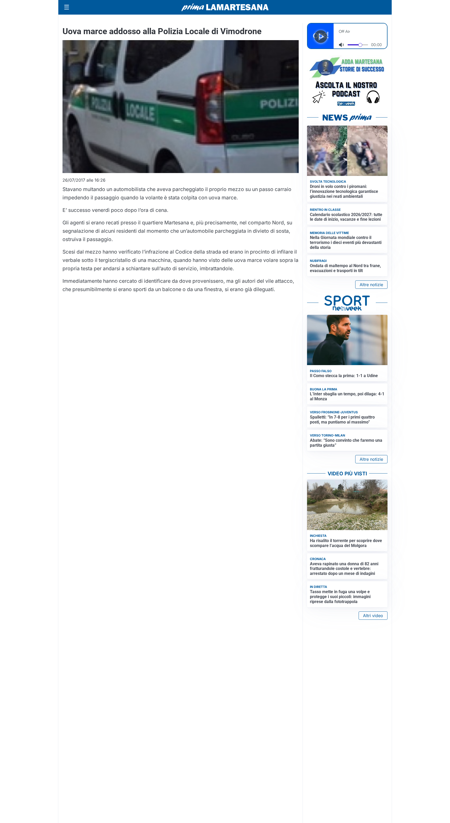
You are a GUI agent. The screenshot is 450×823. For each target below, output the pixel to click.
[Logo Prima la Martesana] (225, 7)
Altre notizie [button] (371, 284)
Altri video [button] (373, 615)
